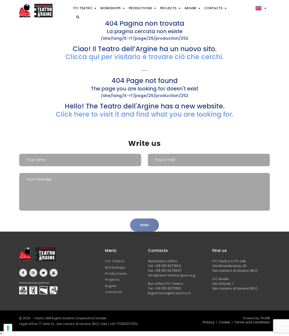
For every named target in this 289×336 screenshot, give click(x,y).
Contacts (213, 8)
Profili (265, 318)
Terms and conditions (252, 322)
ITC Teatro (82, 8)
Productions (140, 8)
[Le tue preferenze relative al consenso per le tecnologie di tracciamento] (8, 328)
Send (144, 225)
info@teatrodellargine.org (172, 275)
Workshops (110, 8)
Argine (190, 8)
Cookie (224, 322)
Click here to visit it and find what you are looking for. (144, 114)
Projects (168, 8)
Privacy (208, 322)
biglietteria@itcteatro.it (169, 293)
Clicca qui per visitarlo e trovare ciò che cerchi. (144, 56)
